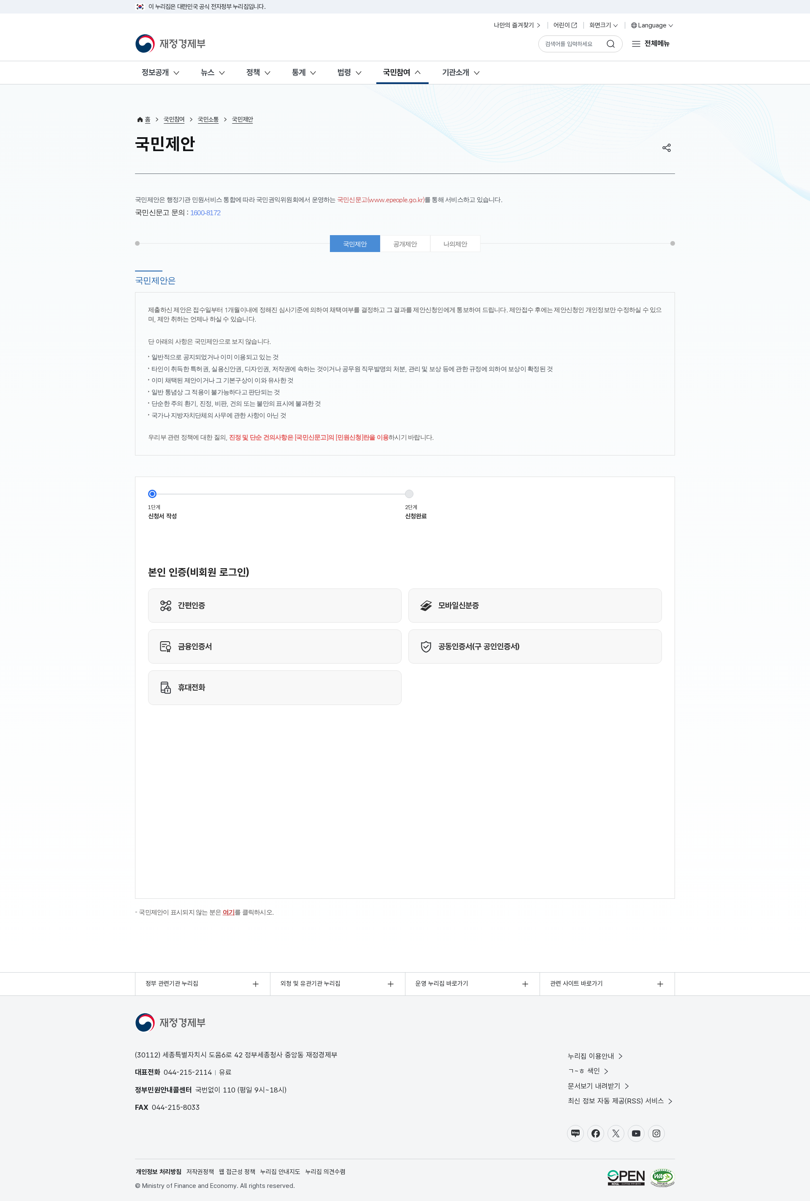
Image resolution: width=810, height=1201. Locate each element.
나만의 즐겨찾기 (514, 25)
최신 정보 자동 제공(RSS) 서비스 (616, 1101)
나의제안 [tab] (455, 243)
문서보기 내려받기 (594, 1086)
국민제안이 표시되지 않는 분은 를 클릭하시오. (206, 912)
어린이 (562, 25)
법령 (344, 72)
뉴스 (207, 72)
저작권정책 (200, 1172)
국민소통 (208, 119)
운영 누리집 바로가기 (442, 983)
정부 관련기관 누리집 (172, 983)
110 (229, 1090)
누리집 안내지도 (280, 1172)
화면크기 (600, 25)
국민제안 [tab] (355, 243)
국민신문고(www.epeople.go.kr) (380, 199)
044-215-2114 (188, 1072)
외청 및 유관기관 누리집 (310, 983)
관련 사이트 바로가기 (576, 983)
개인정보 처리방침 (158, 1172)
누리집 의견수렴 (325, 1172)
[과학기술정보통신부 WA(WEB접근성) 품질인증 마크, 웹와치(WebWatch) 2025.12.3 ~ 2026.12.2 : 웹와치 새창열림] (662, 1179)
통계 (298, 72)
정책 (253, 72)
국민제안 (242, 119)
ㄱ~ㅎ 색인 (584, 1071)
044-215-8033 (176, 1107)
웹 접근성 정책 (237, 1172)
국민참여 (396, 72)
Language (652, 25)
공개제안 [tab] (405, 243)
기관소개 (455, 72)
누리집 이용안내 (591, 1056)
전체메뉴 (657, 43)
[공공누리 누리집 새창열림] (626, 1179)
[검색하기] (610, 43)
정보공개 (155, 72)
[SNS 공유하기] (666, 147)
